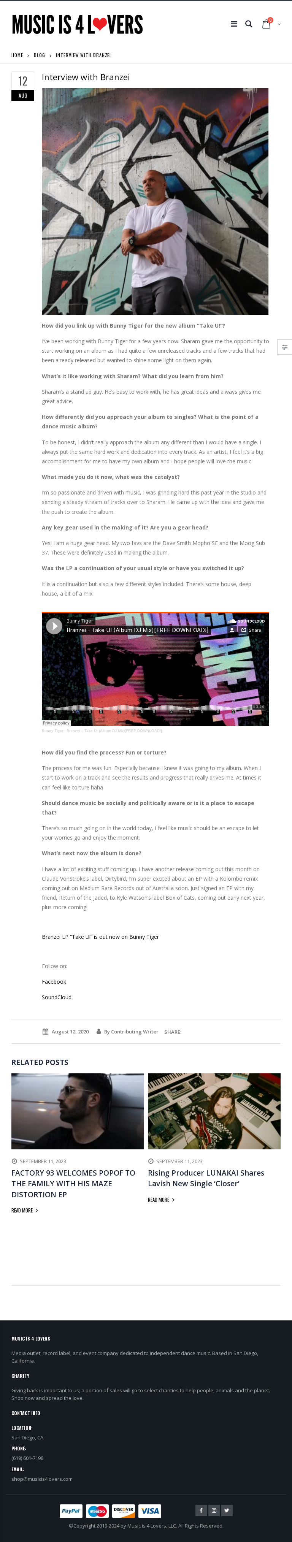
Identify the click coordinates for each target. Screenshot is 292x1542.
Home (17, 55)
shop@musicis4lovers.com (42, 1478)
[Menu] (234, 24)
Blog (39, 55)
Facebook (54, 981)
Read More (22, 1210)
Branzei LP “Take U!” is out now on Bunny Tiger (100, 936)
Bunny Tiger (52, 731)
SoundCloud (56, 997)
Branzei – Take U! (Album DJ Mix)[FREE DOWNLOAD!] (114, 731)
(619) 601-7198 (27, 1458)
